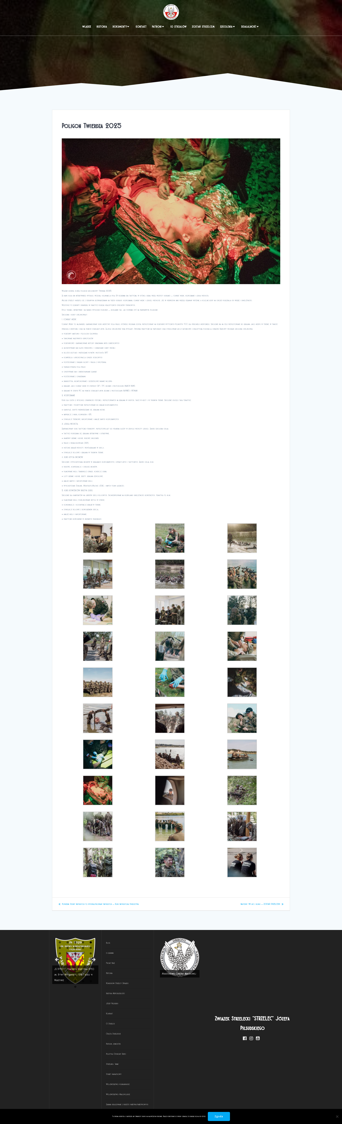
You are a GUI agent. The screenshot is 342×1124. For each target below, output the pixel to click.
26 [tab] (60, 970)
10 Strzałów (178, 26)
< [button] (57, 960)
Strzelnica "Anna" (112, 1064)
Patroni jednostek (113, 1044)
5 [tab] (91, 942)
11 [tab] (60, 953)
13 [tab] (75, 953)
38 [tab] (75, 981)
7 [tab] (67, 948)
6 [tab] (60, 948)
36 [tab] (60, 981)
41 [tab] (75, 987)
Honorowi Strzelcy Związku (117, 983)
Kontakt (141, 26)
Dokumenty (120, 26)
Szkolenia (226, 26)
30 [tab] (91, 970)
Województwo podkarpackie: (118, 1084)
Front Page (110, 963)
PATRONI (157, 26)
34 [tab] (83, 976)
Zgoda (219, 1116)
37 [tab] (68, 981)
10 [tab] (91, 948)
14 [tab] (83, 953)
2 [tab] (67, 942)
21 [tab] (60, 964)
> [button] (93, 960)
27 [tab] (68, 970)
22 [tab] (68, 964)
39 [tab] (83, 981)
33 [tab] (75, 976)
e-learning (110, 953)
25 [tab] (91, 964)
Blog (108, 943)
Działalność (248, 26)
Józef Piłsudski (112, 1003)
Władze (86, 26)
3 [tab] (75, 942)
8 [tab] (75, 948)
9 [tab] (83, 948)
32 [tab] (68, 976)
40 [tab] (91, 981)
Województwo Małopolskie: (118, 1094)
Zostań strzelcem (203, 26)
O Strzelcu (110, 1023)
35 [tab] (91, 976)
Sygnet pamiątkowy (114, 1074)
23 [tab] (75, 964)
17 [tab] (68, 959)
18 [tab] (75, 959)
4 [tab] (83, 942)
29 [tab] (83, 970)
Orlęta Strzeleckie (113, 1034)
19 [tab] (83, 959)
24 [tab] (83, 964)
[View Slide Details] (180, 957)
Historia (102, 26)
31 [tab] (60, 976)
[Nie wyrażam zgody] (337, 1116)
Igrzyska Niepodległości (115, 993)
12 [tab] (68, 953)
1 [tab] (60, 942)
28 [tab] (75, 970)
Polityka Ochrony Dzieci (116, 1054)
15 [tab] (91, 953)
